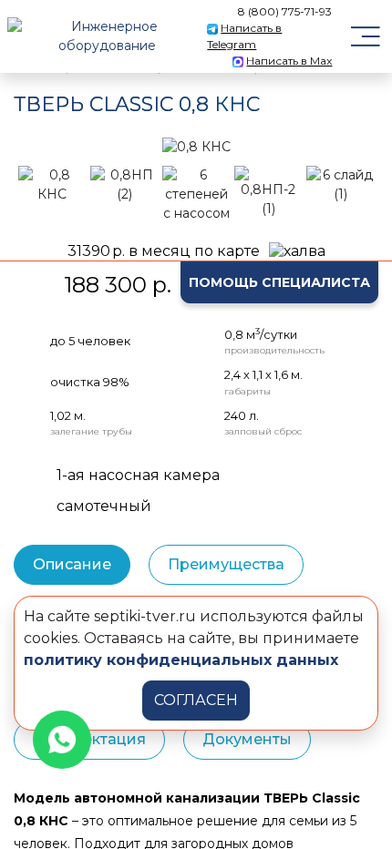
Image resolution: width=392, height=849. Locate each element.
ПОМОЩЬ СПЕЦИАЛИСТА (279, 282)
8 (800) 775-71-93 (285, 11)
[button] (36, 147)
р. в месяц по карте (163, 251)
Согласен (196, 700)
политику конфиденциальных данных (181, 660)
